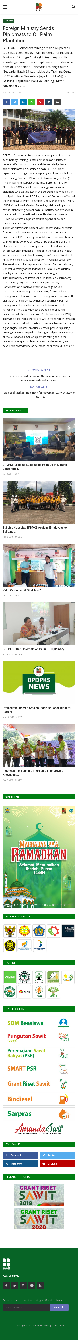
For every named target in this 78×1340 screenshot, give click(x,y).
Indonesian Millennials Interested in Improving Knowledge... (33, 772)
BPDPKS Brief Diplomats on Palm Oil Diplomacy (33, 649)
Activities (8, 20)
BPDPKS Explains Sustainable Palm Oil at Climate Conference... (35, 467)
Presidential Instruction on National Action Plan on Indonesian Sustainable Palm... (39, 378)
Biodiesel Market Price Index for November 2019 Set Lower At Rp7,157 (39, 394)
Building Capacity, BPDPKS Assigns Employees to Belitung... (35, 529)
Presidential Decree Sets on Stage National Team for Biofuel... (37, 710)
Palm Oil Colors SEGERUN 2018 (23, 590)
